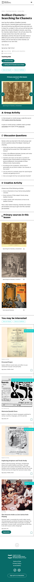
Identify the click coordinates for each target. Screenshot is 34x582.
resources (21, 127)
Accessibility (17, 565)
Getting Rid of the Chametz (13, 120)
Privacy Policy (17, 563)
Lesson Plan (21, 11)
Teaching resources (11, 11)
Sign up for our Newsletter (17, 575)
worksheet (5, 127)
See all (17, 79)
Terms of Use (17, 561)
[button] (31, 2)
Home (3, 11)
